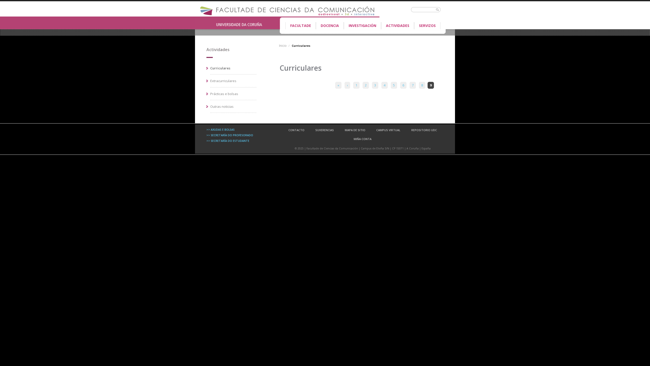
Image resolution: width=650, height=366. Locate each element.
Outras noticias (222, 106)
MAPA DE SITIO (355, 130)
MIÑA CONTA (362, 139)
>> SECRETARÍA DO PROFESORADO (229, 135)
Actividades (397, 25)
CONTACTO (296, 130)
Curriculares (220, 68)
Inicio (283, 45)
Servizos (427, 25)
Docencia (327, 26)
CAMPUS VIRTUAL (388, 130)
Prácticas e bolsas (224, 94)
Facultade (298, 26)
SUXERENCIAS (324, 130)
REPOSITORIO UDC (424, 130)
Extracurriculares (223, 81)
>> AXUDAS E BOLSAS (220, 129)
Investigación (362, 25)
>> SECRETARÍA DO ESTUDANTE (227, 141)
